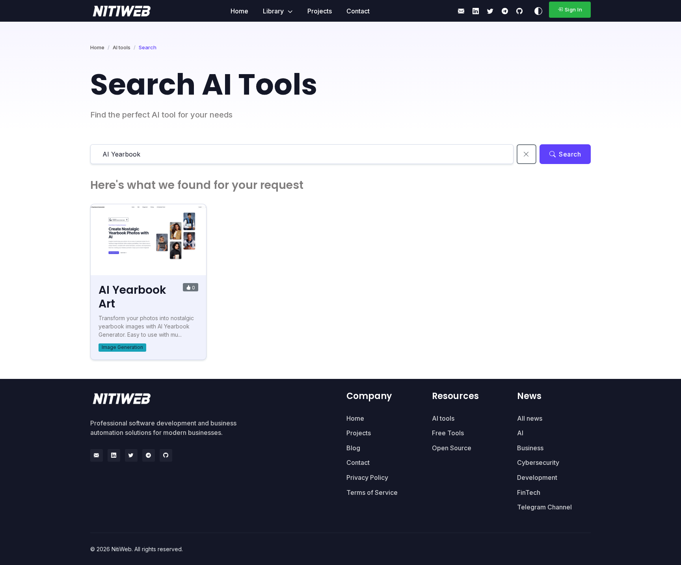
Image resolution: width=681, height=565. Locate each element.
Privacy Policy (367, 477)
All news (529, 418)
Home (239, 11)
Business (530, 448)
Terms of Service (372, 492)
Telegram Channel (544, 507)
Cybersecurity (538, 462)
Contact (358, 11)
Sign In (573, 9)
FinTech (528, 492)
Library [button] (274, 11)
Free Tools (448, 433)
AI (520, 433)
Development (537, 477)
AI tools (121, 47)
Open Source (451, 448)
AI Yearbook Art (132, 296)
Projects (319, 11)
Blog (353, 448)
